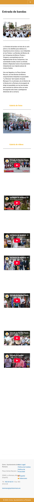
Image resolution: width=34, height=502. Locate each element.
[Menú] (30, 2)
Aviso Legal (21, 464)
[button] (5, 123)
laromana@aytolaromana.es (11, 488)
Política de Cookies (24, 467)
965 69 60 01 (9, 482)
